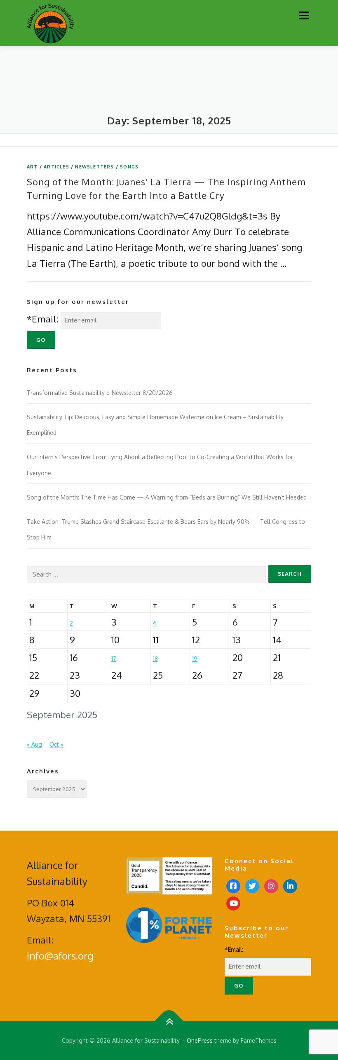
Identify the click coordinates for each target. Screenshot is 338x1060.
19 (194, 658)
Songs (129, 167)
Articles (56, 167)
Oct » (56, 744)
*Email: (42, 319)
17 (113, 658)
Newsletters (94, 167)
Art (32, 167)
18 (155, 658)
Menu (304, 15)
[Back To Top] (169, 1021)
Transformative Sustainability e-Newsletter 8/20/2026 (100, 392)
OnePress (200, 1040)
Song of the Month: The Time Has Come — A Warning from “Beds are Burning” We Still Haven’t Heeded (167, 497)
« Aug (34, 744)
